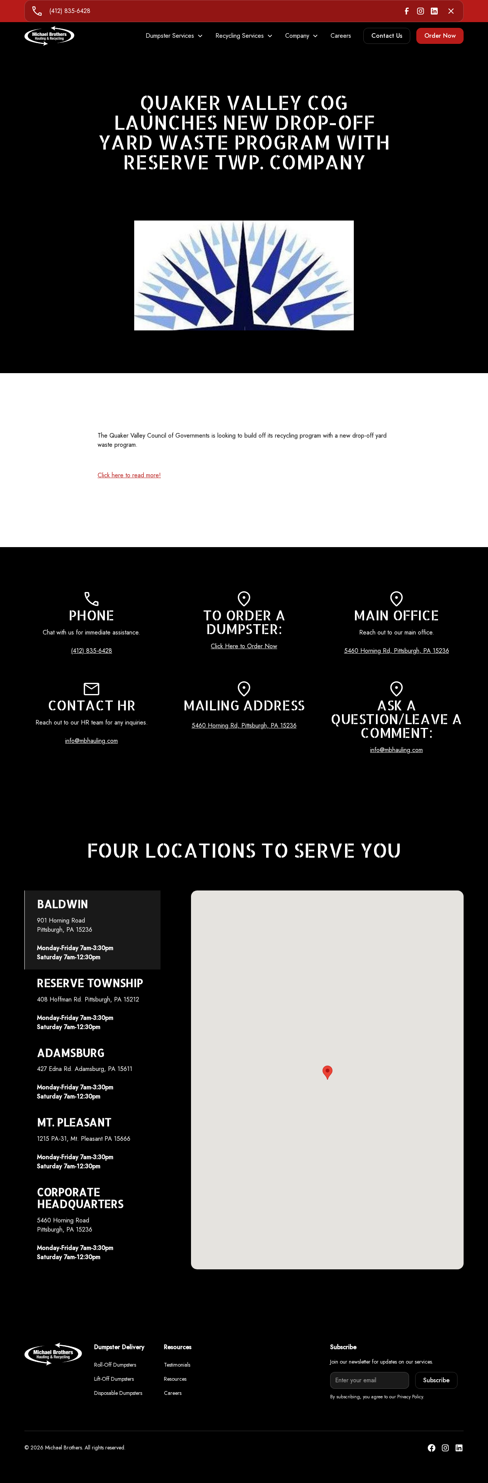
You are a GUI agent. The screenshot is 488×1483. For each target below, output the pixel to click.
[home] (49, 36)
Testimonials (177, 1365)
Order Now (440, 35)
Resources (175, 1379)
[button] (174, 35)
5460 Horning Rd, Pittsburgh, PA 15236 (396, 650)
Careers (341, 35)
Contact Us (386, 35)
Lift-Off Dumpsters (114, 1379)
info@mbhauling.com (91, 740)
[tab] (92, 929)
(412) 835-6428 (69, 10)
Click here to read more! (129, 475)
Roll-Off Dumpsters (115, 1365)
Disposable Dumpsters (118, 1393)
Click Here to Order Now (244, 646)
